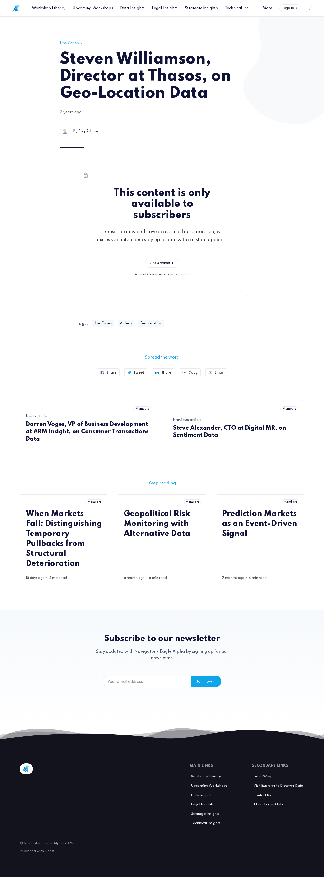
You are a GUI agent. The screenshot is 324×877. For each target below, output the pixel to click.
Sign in (288, 8)
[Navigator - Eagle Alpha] (16, 8)
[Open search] (308, 8)
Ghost (49, 851)
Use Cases (69, 43)
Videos (126, 323)
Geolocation (151, 323)
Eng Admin (88, 131)
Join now (204, 681)
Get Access (160, 262)
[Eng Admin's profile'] (64, 131)
